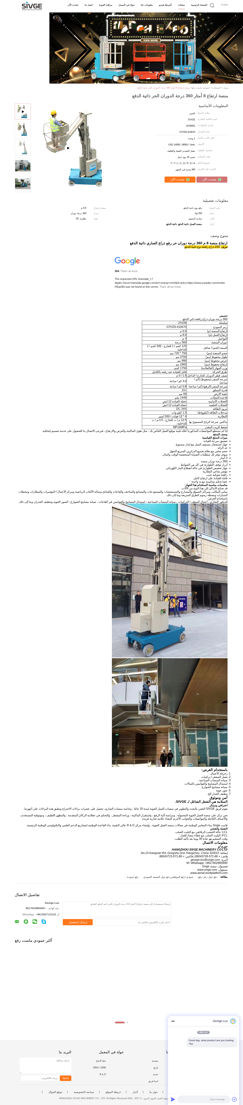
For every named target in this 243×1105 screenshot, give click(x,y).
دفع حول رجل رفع (207, 876)
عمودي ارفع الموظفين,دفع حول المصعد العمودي (168, 876)
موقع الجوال (55, 1092)
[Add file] (234, 1099)
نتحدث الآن (73, 5)
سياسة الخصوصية (84, 1092)
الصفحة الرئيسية (199, 5)
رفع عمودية (133, 876)
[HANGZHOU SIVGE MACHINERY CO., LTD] (32, 6)
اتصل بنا (89, 5)
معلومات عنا (147, 5)
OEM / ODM (99, 1067)
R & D (103, 1074)
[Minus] (173, 1021)
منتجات (181, 5)
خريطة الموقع (113, 1092)
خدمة (155, 1074)
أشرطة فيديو (165, 5)
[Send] (173, 1099)
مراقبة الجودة (105, 5)
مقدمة (155, 1060)
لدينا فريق (153, 1081)
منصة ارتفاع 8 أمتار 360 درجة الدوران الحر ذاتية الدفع (163, 87)
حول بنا (153, 1092)
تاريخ (156, 1067)
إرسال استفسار (78, 922)
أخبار (135, 1092)
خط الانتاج (101, 1060)
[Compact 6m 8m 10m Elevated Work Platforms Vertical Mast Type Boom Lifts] (77, 186)
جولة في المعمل (126, 5)
